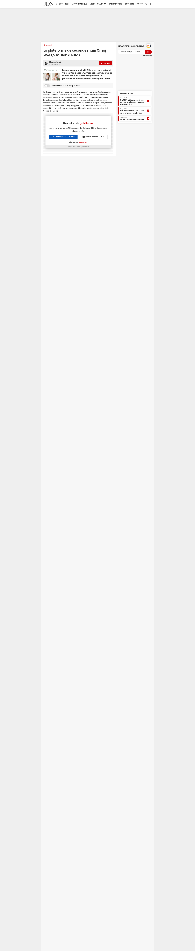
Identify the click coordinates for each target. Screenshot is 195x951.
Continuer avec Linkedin (65, 137)
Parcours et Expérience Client (132, 118)
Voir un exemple (147, 55)
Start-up (101, 4)
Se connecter (83, 142)
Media (92, 4)
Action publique (79, 4)
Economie (129, 4)
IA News (59, 4)
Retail (49, 45)
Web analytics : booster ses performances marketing (132, 111)
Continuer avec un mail (94, 137)
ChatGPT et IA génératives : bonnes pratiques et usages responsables (132, 101)
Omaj (79, 92)
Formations (126, 94)
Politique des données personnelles (78, 146)
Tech (67, 4)
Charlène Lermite (55, 62)
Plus (139, 4)
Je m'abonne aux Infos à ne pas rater (65, 85)
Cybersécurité (115, 4)
